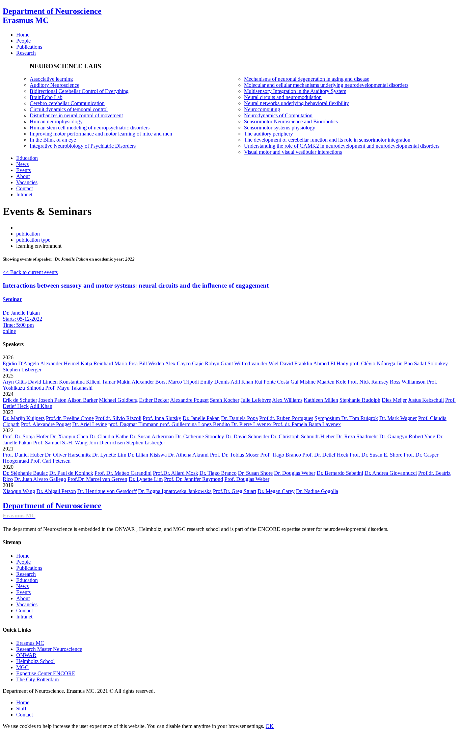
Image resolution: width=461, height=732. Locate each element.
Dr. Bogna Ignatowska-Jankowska (175, 491)
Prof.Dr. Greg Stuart (234, 491)
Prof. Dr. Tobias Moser (234, 455)
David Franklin (296, 363)
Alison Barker (82, 400)
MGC (22, 667)
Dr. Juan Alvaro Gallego (40, 479)
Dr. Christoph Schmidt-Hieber (303, 436)
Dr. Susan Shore (255, 473)
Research (26, 574)
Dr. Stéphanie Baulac (25, 473)
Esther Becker (154, 400)
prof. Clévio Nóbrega (373, 363)
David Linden (43, 382)
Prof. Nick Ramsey (368, 382)
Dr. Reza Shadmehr (357, 436)
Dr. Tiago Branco (218, 473)
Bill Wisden (151, 363)
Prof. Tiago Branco (280, 455)
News (22, 586)
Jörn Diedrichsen (107, 442)
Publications (29, 568)
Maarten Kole (331, 382)
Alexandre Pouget (189, 400)
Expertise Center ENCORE (45, 673)
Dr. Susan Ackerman (152, 436)
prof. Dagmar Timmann (134, 424)
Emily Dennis (214, 382)
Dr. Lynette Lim (109, 455)
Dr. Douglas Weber (294, 473)
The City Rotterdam (37, 679)
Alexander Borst (149, 382)
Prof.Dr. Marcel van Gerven (97, 479)
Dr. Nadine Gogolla (317, 491)
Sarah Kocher (224, 400)
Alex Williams (287, 400)
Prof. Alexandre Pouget (46, 424)
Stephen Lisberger (22, 369)
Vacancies (26, 604)
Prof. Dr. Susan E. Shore (377, 455)
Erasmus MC (30, 643)
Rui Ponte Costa (271, 382)
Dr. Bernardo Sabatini (340, 473)
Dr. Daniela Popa (239, 418)
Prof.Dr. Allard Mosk (175, 473)
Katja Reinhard (97, 363)
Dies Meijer (394, 400)
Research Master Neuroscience (49, 649)
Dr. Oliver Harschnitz (68, 455)
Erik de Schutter (20, 400)
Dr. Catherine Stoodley (199, 436)
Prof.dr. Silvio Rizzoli (118, 418)
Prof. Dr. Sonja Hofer (26, 436)
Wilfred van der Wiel (256, 363)
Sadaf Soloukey (431, 363)
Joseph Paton (52, 400)
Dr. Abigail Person (56, 491)
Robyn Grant (219, 363)
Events (23, 592)
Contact (24, 610)
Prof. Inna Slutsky (162, 418)
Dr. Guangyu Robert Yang (407, 436)
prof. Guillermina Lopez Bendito (195, 424)
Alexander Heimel (59, 363)
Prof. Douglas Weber (246, 479)
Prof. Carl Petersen (50, 461)
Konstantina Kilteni (80, 382)
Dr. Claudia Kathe (108, 436)
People (23, 562)
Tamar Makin (116, 382)
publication (28, 234)
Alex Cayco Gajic (184, 363)
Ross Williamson (408, 382)
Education (27, 580)
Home (22, 556)
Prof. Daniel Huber (23, 455)
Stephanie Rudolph (360, 400)
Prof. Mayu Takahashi (68, 388)
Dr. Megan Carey (276, 491)
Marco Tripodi (183, 382)
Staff (21, 708)
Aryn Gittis (15, 382)
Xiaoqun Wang (19, 491)
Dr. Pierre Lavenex (252, 424)
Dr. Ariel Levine (89, 424)
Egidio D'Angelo (21, 363)
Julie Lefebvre (256, 400)
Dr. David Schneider (247, 436)
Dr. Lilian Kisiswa (147, 455)
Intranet (24, 616)
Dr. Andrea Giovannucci (390, 473)
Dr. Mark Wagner (398, 418)
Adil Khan (242, 382)
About (23, 598)
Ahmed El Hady (330, 363)
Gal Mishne (303, 382)
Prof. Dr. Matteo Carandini (123, 473)
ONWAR (26, 655)
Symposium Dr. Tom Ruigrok (346, 418)
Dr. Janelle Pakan (201, 418)
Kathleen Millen (321, 400)
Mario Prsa (126, 363)
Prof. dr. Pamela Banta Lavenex (307, 424)
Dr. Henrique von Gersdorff (107, 491)
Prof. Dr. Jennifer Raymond (193, 479)
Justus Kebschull (426, 400)
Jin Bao (405, 363)
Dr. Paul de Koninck (71, 473)
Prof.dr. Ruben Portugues (286, 418)
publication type (33, 240)
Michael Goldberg (118, 400)
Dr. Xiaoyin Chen (69, 436)
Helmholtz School (35, 661)
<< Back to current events (30, 272)
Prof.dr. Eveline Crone (70, 418)
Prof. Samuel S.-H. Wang (60, 442)
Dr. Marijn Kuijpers (24, 418)
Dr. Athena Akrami (188, 455)
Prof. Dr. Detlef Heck (325, 455)
